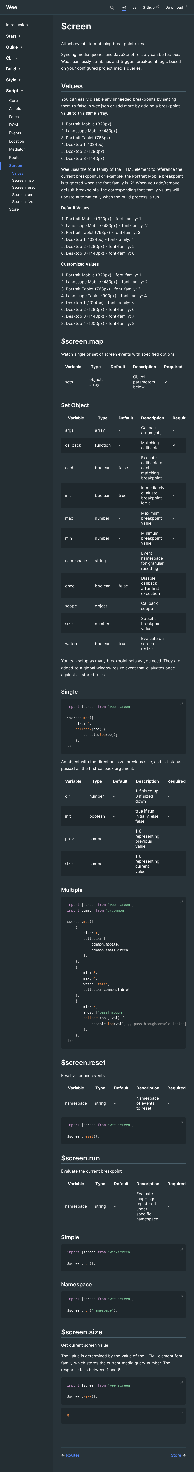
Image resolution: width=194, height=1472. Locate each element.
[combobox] (112, 7)
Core (13, 100)
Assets (15, 108)
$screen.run (22, 194)
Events (15, 132)
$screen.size (22, 201)
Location (16, 141)
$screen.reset (23, 187)
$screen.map (23, 180)
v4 (124, 7)
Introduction (17, 24)
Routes (15, 157)
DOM (13, 124)
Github (149, 7)
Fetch (14, 116)
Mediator (17, 149)
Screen (15, 165)
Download (174, 7)
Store (14, 209)
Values (17, 173)
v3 (134, 7)
